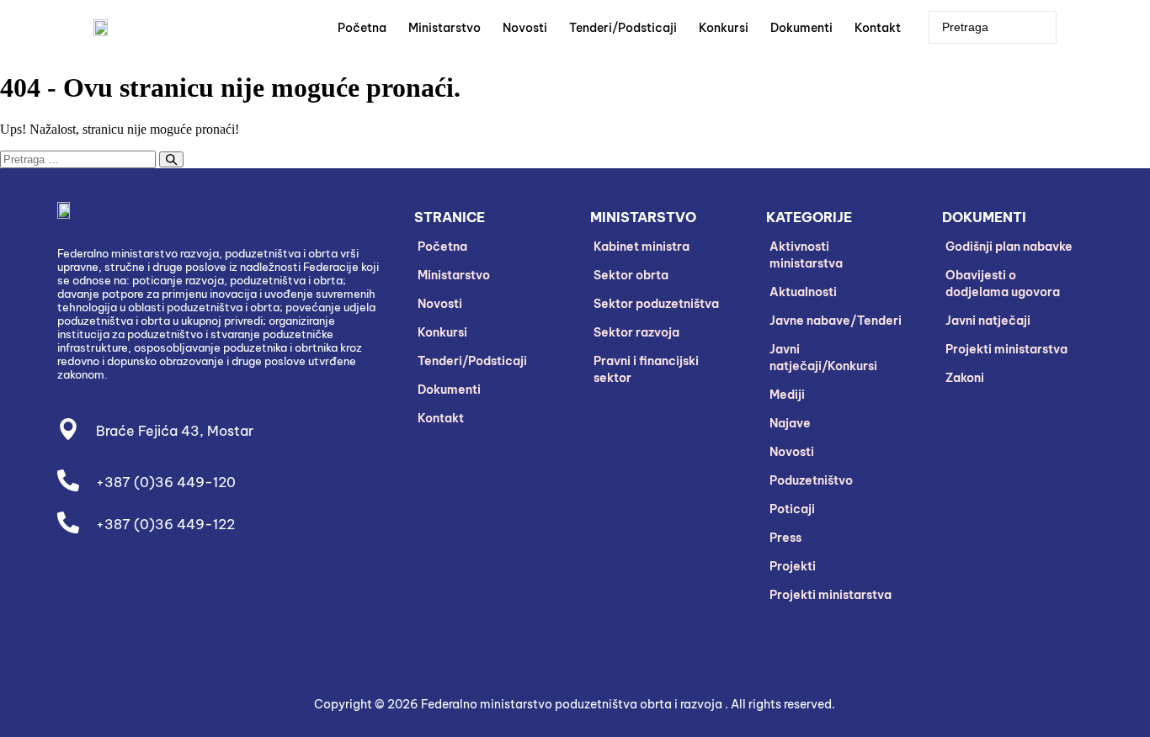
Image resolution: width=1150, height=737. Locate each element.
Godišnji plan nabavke (1009, 246)
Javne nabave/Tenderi (835, 320)
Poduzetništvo (811, 480)
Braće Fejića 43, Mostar (174, 430)
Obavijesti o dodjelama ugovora (1002, 284)
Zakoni (964, 377)
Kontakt (878, 27)
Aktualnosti (803, 292)
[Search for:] (92, 158)
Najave (790, 423)
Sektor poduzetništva (656, 303)
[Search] (171, 159)
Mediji (787, 394)
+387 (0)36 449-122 (165, 524)
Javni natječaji (987, 320)
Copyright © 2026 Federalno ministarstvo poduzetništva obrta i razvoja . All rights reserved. (574, 704)
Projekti (792, 566)
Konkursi (723, 27)
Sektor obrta (631, 275)
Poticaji (792, 509)
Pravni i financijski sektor (646, 369)
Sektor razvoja (636, 332)
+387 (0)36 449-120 (166, 482)
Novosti (525, 27)
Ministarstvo (444, 27)
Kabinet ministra (641, 246)
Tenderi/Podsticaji (623, 27)
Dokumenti (801, 27)
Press (785, 537)
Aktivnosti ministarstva (806, 255)
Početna (362, 27)
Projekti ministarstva (830, 594)
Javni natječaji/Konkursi (823, 358)
